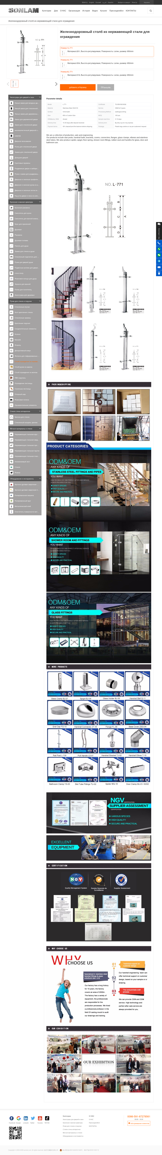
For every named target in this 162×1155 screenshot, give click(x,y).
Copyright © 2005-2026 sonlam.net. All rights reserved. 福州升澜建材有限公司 (33, 1150)
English (91, 2)
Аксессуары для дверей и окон (22, 97)
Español (110, 2)
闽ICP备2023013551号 (91, 1150)
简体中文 (85, 2)
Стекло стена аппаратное (20, 411)
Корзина (147, 2)
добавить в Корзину (77, 87)
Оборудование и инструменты (22, 478)
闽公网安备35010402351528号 (72, 1150)
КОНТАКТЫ (93, 1126)
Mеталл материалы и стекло (21, 428)
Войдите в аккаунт (124, 2)
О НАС (91, 1119)
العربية (104, 2)
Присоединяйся (94, 1123)
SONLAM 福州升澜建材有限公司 (23, 11)
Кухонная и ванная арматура (21, 202)
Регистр (134, 2)
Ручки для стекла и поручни (21, 301)
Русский (98, 2)
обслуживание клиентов (139, 1123)
